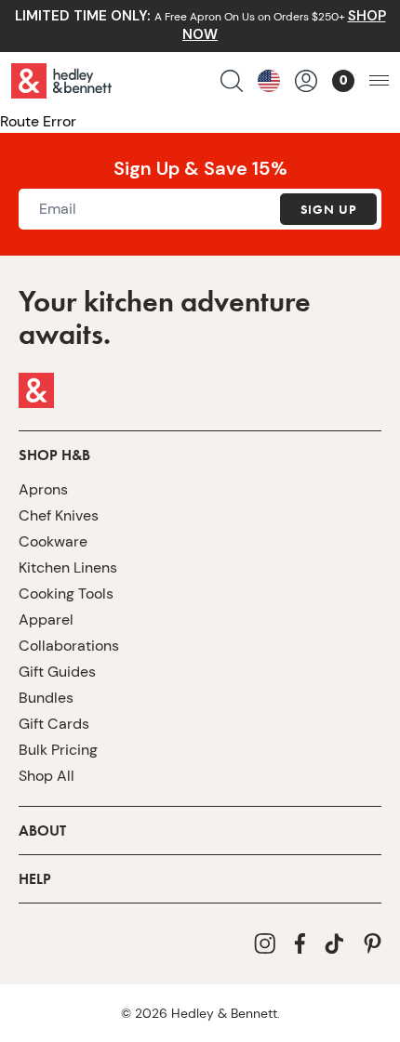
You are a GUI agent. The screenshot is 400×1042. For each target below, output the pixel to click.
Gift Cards (54, 723)
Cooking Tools (66, 593)
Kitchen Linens (68, 567)
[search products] (231, 81)
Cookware (53, 541)
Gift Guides (57, 671)
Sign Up (328, 209)
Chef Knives (59, 515)
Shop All (46, 775)
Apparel (46, 619)
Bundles (46, 697)
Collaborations (69, 645)
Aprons (43, 489)
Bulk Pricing (58, 749)
